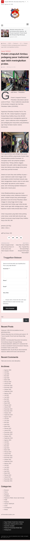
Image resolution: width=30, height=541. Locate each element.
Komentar (6, 268)
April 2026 (6, 377)
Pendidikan (7, 496)
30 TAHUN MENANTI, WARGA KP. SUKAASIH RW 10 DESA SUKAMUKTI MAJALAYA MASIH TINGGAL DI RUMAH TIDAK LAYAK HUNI (14, 345)
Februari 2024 (7, 428)
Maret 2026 (7, 379)
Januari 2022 (7, 477)
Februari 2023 (7, 451)
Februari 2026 (7, 381)
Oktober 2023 (7, 436)
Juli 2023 (6, 442)
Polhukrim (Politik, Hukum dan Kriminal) (14, 497)
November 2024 (8, 410)
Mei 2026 (6, 375)
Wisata (6, 509)
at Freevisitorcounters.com (8, 514)
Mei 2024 (6, 422)
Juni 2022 (6, 467)
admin (3, 67)
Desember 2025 (8, 385)
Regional (6, 501)
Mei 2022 (6, 469)
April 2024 (6, 424)
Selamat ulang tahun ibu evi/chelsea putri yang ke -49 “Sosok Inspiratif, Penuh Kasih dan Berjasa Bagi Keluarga (14, 336)
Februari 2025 (7, 405)
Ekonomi (6, 490)
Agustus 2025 (7, 393)
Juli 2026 (6, 372)
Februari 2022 (7, 475)
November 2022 (8, 457)
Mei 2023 (6, 446)
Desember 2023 (8, 432)
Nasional (6, 494)
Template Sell (6, 537)
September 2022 (8, 461)
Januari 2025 (7, 407)
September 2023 (8, 438)
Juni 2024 (6, 420)
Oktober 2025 (7, 389)
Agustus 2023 (7, 440)
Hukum (6, 492)
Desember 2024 (8, 409)
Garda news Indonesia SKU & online (13, 524)
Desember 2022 (8, 455)
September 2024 (8, 414)
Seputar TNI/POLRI (6, 51)
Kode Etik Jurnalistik (9, 526)
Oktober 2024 (7, 412)
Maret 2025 (7, 403)
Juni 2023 (6, 444)
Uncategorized (8, 507)
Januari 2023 (7, 453)
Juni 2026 (6, 374)
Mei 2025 (6, 399)
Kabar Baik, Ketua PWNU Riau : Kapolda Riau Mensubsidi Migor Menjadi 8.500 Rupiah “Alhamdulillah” (22, 248)
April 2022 (6, 471)
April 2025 (6, 401)
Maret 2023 (7, 449)
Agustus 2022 (7, 463)
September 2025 (8, 391)
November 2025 (8, 387)
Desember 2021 (8, 479)
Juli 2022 (6, 465)
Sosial (5, 505)
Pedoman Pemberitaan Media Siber (13, 527)
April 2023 (6, 448)
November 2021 (8, 481)
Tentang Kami (7, 529)
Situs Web (6, 292)
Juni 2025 (6, 397)
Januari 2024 (7, 430)
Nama (5, 280)
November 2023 (8, 434)
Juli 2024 (6, 418)
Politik (5, 499)
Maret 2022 (7, 473)
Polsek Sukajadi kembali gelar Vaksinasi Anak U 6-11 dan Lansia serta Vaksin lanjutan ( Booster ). (7, 248)
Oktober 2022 (7, 459)
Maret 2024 (7, 426)
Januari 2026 (7, 383)
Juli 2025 (6, 395)
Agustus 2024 (7, 416)
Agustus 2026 (7, 370)
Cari (2, 316)
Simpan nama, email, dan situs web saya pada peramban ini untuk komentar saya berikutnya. (14, 301)
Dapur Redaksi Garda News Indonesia (14, 522)
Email (5, 286)
